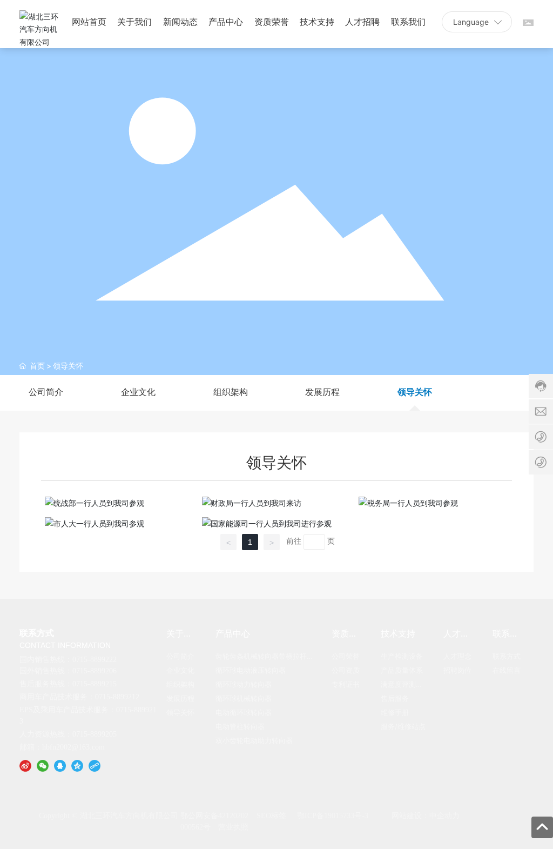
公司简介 (46, 392)
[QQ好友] (60, 764)
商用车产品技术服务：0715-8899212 (79, 697)
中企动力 (444, 816)
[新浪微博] (25, 764)
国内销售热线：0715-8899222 (68, 660)
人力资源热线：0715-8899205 (68, 734)
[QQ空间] (77, 764)
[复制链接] (94, 764)
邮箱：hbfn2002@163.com (62, 747)
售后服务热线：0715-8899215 (68, 684)
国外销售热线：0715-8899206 (68, 671)
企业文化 (138, 392)
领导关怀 (414, 392)
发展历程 (322, 392)
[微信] (43, 764)
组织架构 (230, 392)
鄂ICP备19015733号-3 (332, 816)
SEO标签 (271, 816)
